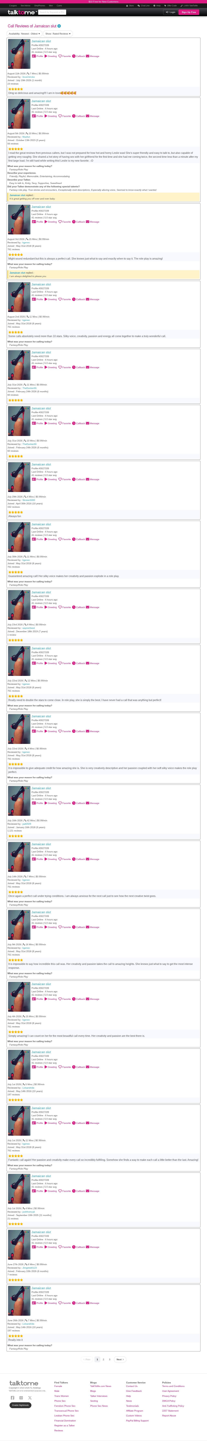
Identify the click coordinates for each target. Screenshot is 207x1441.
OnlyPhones (39, 6)
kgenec (26, 242)
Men (51, 6)
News (129, 1401)
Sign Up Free (189, 12)
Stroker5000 (28, 500)
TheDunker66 (29, 388)
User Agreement (170, 1391)
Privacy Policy (169, 1396)
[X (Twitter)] (30, 1397)
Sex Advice (25, 6)
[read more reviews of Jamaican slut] (19, 53)
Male (56, 1391)
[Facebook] (13, 1397)
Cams (59, 6)
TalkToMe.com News (100, 1386)
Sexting (94, 1401)
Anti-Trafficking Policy (173, 1406)
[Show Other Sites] (37, 11)
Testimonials (132, 1406)
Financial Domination (65, 1420)
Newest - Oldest (23, 33)
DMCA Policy (168, 1401)
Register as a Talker (64, 1425)
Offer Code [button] (172, 6)
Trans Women (61, 1396)
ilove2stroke (28, 77)
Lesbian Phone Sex (64, 1415)
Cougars (13, 6)
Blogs (93, 1391)
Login (172, 12)
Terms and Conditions (173, 1386)
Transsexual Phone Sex (66, 1410)
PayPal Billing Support (137, 1420)
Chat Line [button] (145, 6)
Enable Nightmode (20, 1405)
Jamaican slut (41, 41)
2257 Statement (170, 1410)
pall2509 (26, 824)
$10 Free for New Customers (103, 1)
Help (158, 6)
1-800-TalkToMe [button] (190, 6)
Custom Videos (134, 1415)
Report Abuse (169, 1415)
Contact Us (131, 1386)
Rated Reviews (56, 33)
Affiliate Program (134, 1410)
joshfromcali (28, 1211)
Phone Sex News (99, 1406)
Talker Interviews (98, 1396)
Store (131, 6)
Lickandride (28, 1087)
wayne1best (28, 628)
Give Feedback (134, 1391)
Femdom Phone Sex (64, 1406)
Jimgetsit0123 (29, 1267)
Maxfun (26, 137)
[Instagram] (21, 1397)
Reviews (58, 1430)
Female (58, 1386)
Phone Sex (59, 1401)
